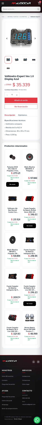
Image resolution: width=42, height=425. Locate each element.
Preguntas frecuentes (8, 384)
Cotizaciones (26, 380)
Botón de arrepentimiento (10, 408)
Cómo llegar (25, 384)
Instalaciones (26, 376)
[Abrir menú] (4, 3)
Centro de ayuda (7, 400)
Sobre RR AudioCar (7, 376)
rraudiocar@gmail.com (28, 404)
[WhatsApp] (34, 362)
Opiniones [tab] (22, 115)
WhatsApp (5, 405)
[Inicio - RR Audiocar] (21, 3)
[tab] (8, 59)
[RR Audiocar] (9, 361)
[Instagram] (38, 362)
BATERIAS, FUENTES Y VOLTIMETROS (17, 16)
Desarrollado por (13, 419)
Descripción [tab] (10, 115)
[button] (38, 3)
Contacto (4, 380)
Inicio (3, 16)
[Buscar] (38, 9)
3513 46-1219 (26, 398)
